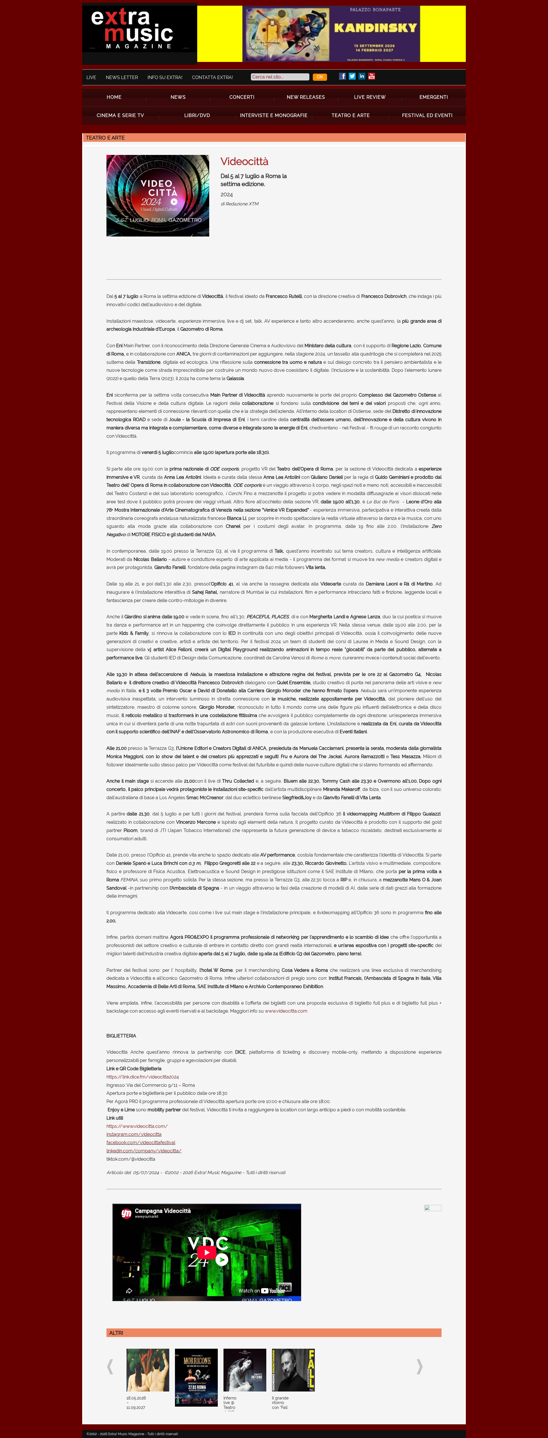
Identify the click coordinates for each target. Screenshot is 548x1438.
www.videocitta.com (286, 1011)
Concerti (242, 97)
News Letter (122, 77)
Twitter (352, 76)
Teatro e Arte (351, 115)
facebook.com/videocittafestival (140, 1142)
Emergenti (434, 97)
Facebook (342, 76)
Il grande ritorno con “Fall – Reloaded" (281, 1407)
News (178, 97)
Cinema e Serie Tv (120, 115)
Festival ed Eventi (427, 115)
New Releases (306, 97)
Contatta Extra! (212, 77)
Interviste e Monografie (274, 115)
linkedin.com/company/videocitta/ (144, 1151)
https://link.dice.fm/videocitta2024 (142, 1077)
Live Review (370, 97)
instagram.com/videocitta (134, 1134)
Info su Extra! (165, 77)
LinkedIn (361, 76)
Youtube (371, 76)
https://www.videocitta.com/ (137, 1126)
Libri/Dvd (197, 115)
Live (91, 77)
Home (114, 97)
